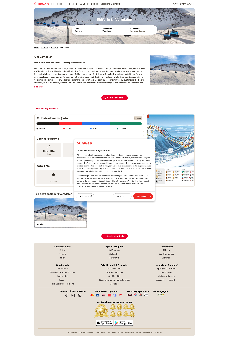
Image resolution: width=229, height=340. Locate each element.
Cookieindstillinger (114, 272)
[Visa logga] (98, 296)
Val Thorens (114, 250)
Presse (62, 280)
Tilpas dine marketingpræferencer (114, 280)
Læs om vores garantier (166, 280)
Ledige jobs (62, 276)
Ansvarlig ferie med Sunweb (62, 272)
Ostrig (62, 250)
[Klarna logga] (103, 296)
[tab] (47, 108)
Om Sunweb (62, 268)
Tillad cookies (142, 196)
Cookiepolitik (114, 276)
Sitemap (158, 332)
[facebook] (66, 296)
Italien (62, 258)
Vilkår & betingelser (166, 276)
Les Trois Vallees (166, 254)
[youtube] (80, 296)
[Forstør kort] (170, 150)
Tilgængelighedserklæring (62, 284)
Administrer (84, 196)
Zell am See (114, 254)
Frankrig (62, 254)
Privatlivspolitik (114, 268)
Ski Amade (166, 258)
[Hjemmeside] (41, 3)
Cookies (112, 332)
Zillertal (166, 250)
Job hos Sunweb (86, 332)
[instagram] (73, 296)
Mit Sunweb (166, 272)
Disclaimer (114, 284)
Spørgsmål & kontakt (166, 268)
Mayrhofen (114, 258)
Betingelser (101, 332)
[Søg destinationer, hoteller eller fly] (169, 3)
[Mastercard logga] (92, 296)
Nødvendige (121, 196)
